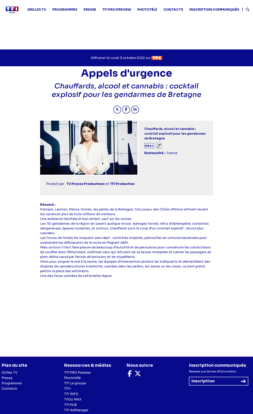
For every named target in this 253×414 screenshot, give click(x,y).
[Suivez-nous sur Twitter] (138, 375)
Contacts (9, 389)
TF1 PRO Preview (77, 372)
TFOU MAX (72, 399)
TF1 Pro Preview (116, 10)
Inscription (203, 381)
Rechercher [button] (246, 9)
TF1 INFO (71, 394)
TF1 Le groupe (75, 383)
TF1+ (67, 389)
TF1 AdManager (76, 410)
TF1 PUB (70, 405)
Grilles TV (36, 10)
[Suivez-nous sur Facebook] (130, 375)
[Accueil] (13, 10)
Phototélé (147, 10)
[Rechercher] (246, 10)
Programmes (12, 383)
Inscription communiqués (214, 10)
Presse (90, 10)
